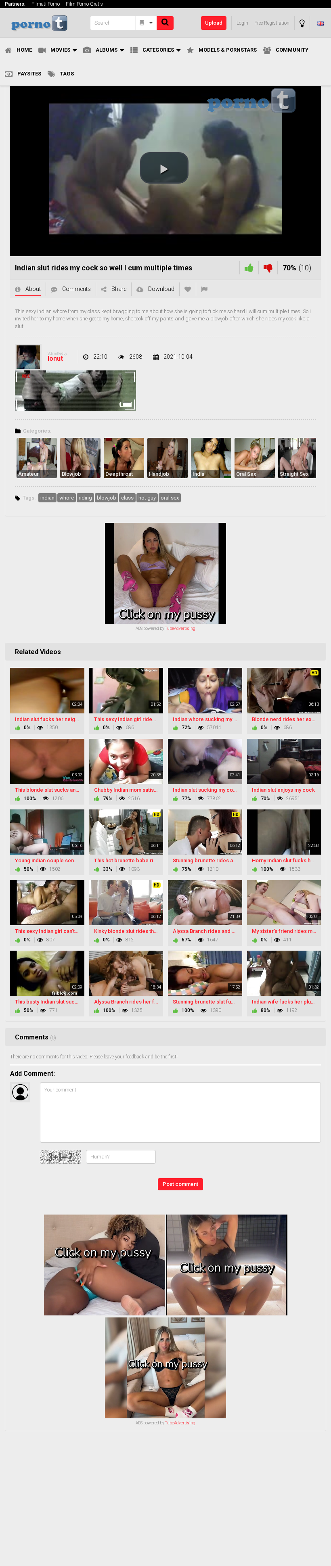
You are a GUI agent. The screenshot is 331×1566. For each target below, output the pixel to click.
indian (47, 498)
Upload (213, 23)
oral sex (170, 498)
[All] (146, 23)
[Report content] (204, 289)
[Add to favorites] (188, 289)
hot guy (147, 498)
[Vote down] (268, 267)
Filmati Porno (45, 4)
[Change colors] (302, 23)
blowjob (106, 498)
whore (66, 498)
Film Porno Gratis (84, 4)
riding (85, 498)
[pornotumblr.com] (45, 23)
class (127, 498)
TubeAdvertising (180, 628)
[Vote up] (249, 267)
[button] (164, 168)
